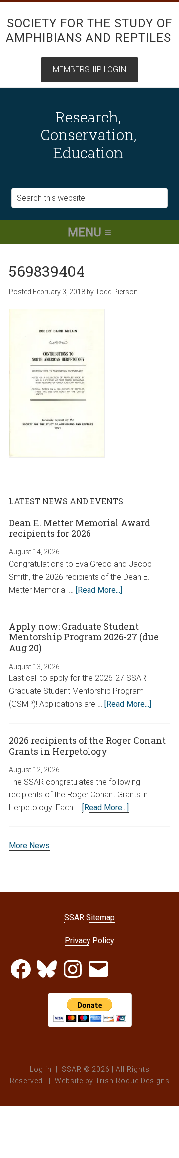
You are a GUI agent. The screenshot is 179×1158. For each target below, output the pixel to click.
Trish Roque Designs (132, 1081)
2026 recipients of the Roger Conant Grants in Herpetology (87, 745)
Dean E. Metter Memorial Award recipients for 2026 (79, 528)
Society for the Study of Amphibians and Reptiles (89, 30)
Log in (41, 1069)
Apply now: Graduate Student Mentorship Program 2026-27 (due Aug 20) (84, 637)
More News (29, 845)
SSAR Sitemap (89, 917)
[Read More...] (99, 590)
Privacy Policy (89, 940)
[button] (89, 232)
